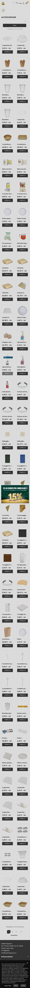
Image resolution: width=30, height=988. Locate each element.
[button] (26, 487)
